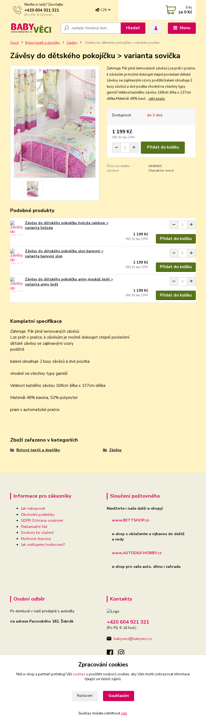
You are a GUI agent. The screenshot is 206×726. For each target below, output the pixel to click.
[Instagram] (123, 654)
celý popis (157, 98)
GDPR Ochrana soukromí (42, 520)
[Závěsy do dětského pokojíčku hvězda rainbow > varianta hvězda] (16, 228)
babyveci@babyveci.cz (133, 638)
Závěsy (72, 42)
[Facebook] (112, 654)
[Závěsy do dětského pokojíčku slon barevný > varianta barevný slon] (16, 256)
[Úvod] (33, 28)
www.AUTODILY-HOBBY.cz (136, 552)
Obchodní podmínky (37, 514)
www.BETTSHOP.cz (130, 520)
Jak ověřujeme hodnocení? (43, 544)
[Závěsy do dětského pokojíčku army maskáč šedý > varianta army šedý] (16, 284)
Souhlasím (118, 695)
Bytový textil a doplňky (42, 42)
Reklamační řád (34, 526)
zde (124, 713)
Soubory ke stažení (37, 532)
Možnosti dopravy (36, 538)
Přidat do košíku (163, 147)
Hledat (133, 28)
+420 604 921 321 (41, 10)
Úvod (14, 42)
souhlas (79, 674)
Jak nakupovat (33, 508)
